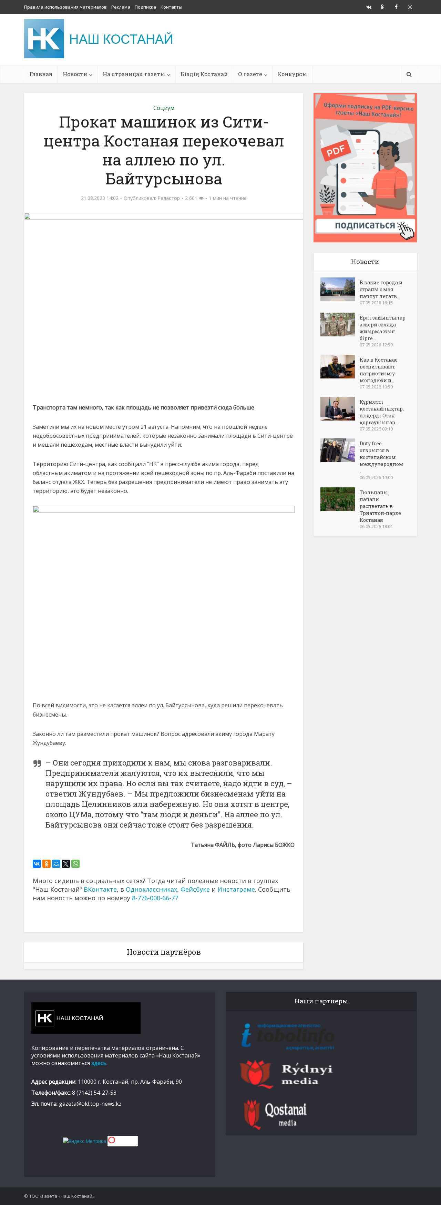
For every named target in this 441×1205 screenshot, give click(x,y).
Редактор (168, 198)
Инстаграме (236, 889)
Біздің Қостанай (204, 74)
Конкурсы (292, 74)
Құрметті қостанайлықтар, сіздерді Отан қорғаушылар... (382, 412)
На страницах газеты (134, 74)
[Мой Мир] (56, 864)
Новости (75, 74)
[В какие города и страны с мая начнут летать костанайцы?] (340, 289)
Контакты (171, 7)
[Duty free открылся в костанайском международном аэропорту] (340, 450)
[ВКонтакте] (37, 864)
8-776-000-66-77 (155, 898)
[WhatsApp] (75, 864)
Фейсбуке (195, 889)
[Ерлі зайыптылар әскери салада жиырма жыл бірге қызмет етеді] (340, 324)
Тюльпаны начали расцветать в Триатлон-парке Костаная (380, 506)
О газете (250, 74)
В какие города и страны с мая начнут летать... (381, 289)
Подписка (145, 7)
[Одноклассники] (46, 864)
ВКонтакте (100, 889)
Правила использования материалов (65, 7)
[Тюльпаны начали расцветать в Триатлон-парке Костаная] (340, 499)
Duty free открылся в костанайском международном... (383, 457)
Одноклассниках (151, 889)
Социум (163, 108)
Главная (40, 74)
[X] (66, 864)
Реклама (120, 7)
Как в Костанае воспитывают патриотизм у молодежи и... (379, 370)
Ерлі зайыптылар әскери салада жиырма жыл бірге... (383, 328)
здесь (98, 1063)
